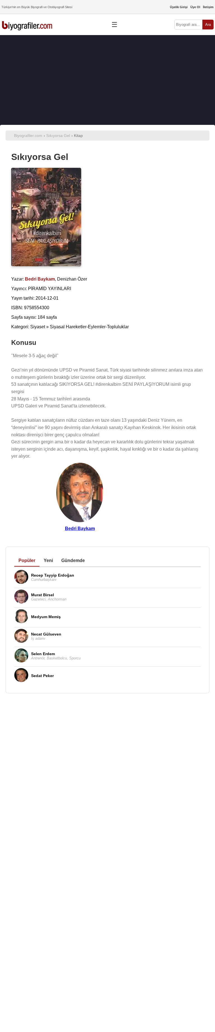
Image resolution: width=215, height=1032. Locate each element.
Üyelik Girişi (179, 7)
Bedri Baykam (80, 528)
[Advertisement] (107, 80)
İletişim (208, 7)
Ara (208, 24)
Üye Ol (195, 7)
